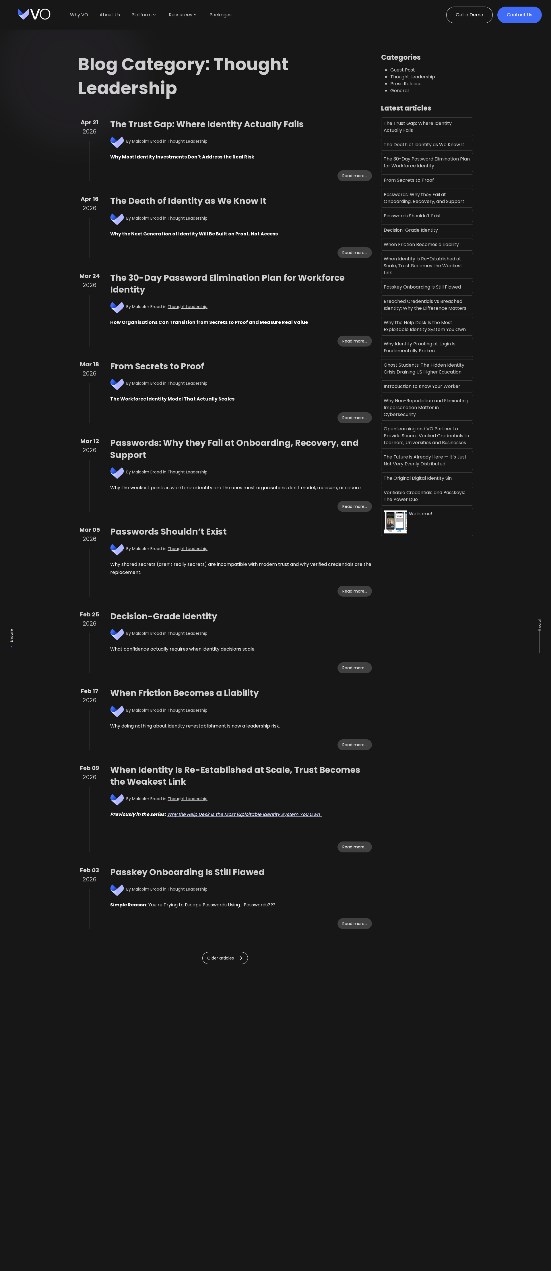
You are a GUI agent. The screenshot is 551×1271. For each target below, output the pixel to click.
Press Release (406, 83)
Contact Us (519, 14)
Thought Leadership (187, 141)
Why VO (79, 14)
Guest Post (402, 70)
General (399, 90)
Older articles (220, 958)
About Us (110, 14)
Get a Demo (469, 14)
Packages (220, 14)
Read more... (354, 176)
